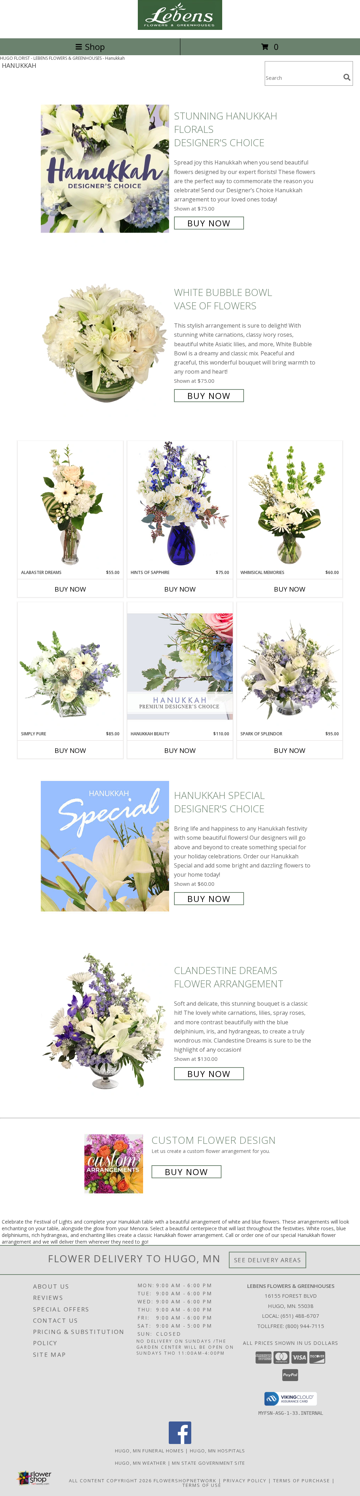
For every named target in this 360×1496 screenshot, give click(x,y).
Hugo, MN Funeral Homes (149, 1450)
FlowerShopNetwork (185, 1480)
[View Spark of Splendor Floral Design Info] (289, 666)
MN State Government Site (208, 1463)
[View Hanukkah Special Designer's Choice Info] (106, 846)
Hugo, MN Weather (140, 1463)
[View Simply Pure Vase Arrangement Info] (70, 666)
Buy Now (209, 223)
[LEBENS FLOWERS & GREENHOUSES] (180, 28)
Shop (95, 46)
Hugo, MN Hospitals (217, 1450)
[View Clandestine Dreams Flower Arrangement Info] (106, 1021)
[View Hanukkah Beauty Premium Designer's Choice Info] (180, 666)
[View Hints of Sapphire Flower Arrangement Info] (180, 505)
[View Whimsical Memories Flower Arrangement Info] (289, 505)
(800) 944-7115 (304, 1325)
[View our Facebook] (180, 1442)
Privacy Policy (244, 1480)
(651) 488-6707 (300, 1315)
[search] (347, 77)
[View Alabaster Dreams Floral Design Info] (70, 505)
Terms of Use (201, 1485)
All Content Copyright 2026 (110, 1480)
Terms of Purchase (301, 1480)
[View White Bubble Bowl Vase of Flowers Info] (106, 343)
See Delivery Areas (267, 1260)
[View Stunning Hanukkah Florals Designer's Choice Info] (106, 169)
